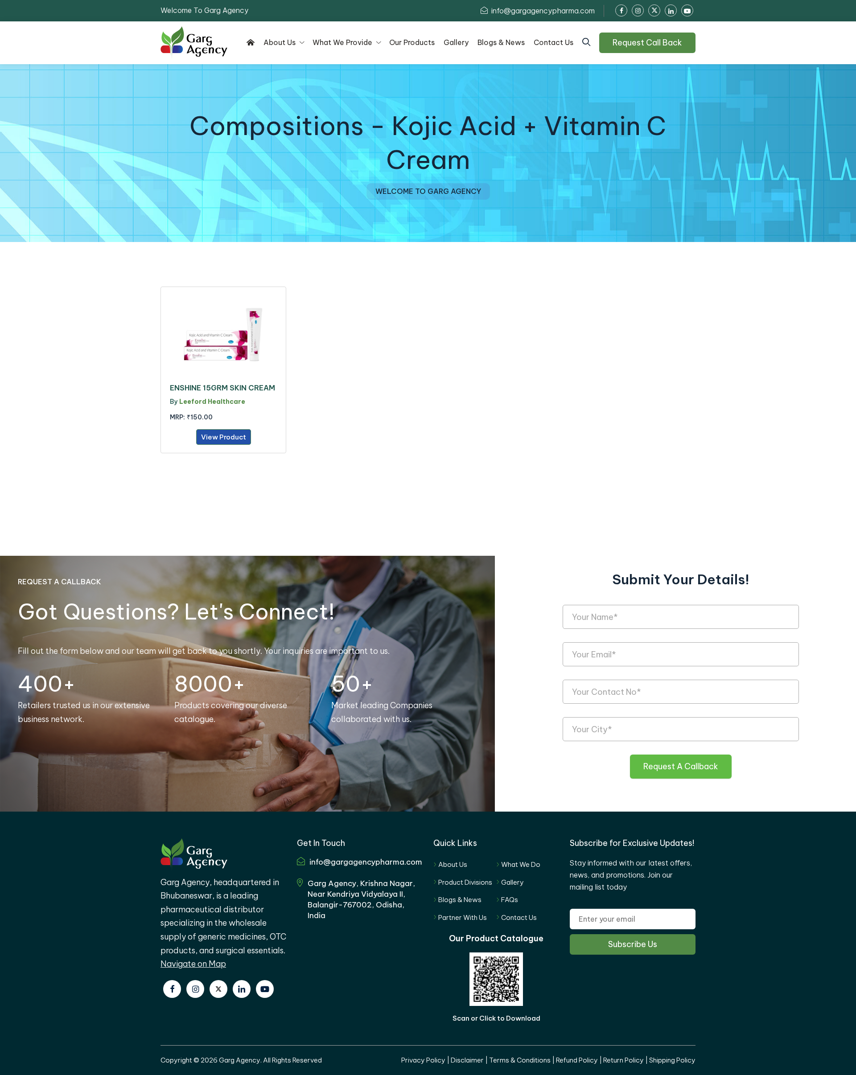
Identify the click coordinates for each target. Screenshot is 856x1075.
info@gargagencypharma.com (542, 10)
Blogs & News (460, 899)
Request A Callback (680, 766)
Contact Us (519, 917)
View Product (223, 437)
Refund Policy (577, 1060)
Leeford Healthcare (212, 402)
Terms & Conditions (520, 1060)
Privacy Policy (423, 1060)
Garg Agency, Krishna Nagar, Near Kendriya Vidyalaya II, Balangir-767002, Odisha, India (361, 899)
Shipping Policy (672, 1060)
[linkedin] (242, 989)
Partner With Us (462, 917)
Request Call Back (647, 42)
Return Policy (623, 1060)
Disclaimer (467, 1060)
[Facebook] (172, 989)
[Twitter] (218, 989)
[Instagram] (195, 989)
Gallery (512, 882)
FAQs (509, 899)
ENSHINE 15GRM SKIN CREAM (222, 387)
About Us (452, 864)
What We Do (520, 864)
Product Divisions (465, 882)
